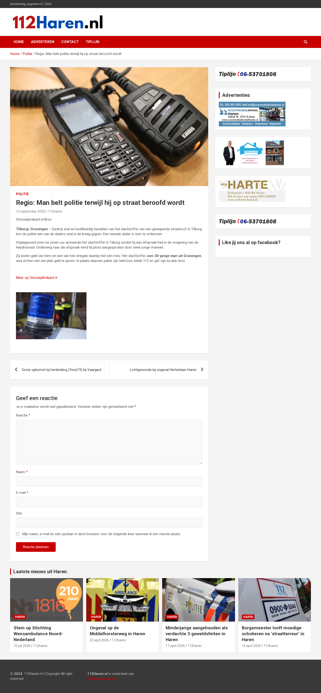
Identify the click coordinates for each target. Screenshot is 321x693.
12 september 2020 (30, 211)
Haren (20, 617)
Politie (22, 194)
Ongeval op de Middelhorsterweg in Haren (117, 630)
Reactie (23, 415)
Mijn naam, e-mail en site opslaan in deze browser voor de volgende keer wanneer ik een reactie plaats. (101, 534)
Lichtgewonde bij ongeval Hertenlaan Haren (163, 370)
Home (19, 42)
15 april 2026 (251, 646)
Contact (70, 42)
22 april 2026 (99, 640)
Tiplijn (92, 42)
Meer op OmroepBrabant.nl (36, 278)
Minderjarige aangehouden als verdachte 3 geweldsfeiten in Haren (197, 633)
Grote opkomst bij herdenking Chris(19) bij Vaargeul (61, 370)
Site (19, 513)
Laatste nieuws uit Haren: (40, 571)
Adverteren (42, 42)
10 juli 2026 (22, 646)
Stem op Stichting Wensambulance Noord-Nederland (38, 633)
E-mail (22, 493)
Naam (22, 472)
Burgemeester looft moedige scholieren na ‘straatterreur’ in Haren (273, 633)
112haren (55, 211)
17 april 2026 (175, 646)
